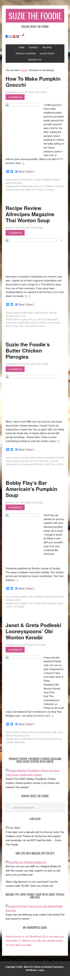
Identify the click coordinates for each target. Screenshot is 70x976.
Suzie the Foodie (34, 189)
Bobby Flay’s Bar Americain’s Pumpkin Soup (31, 489)
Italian (37, 179)
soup (17, 315)
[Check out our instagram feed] (17, 36)
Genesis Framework (54, 966)
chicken (25, 457)
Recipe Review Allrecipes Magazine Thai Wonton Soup (30, 214)
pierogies (50, 457)
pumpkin (46, 179)
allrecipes (27, 319)
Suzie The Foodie (35, 16)
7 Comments (15, 232)
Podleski (39, 738)
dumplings (26, 179)
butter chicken (39, 461)
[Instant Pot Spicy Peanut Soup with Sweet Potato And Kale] (35, 910)
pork (36, 312)
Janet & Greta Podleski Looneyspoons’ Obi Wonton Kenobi (33, 631)
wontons (19, 742)
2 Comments (15, 97)
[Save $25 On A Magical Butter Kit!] (26, 862)
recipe (56, 179)
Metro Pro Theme (32, 966)
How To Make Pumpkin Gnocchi (33, 81)
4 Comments (15, 507)
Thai (23, 315)
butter (25, 461)
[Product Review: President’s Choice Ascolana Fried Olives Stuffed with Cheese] (35, 774)
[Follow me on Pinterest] (14, 36)
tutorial (50, 189)
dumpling (11, 322)
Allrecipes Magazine (46, 319)
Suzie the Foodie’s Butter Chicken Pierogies (28, 350)
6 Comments (15, 649)
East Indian (37, 457)
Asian (23, 732)
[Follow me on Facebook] (7, 36)
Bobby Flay (26, 596)
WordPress (31, 970)
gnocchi (38, 186)
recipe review (14, 183)
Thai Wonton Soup (34, 326)
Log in (41, 970)
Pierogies (38, 464)
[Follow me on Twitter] (10, 36)
